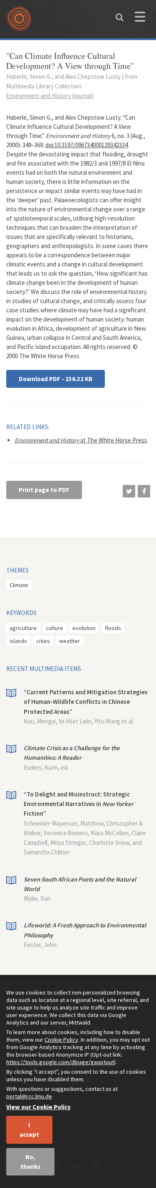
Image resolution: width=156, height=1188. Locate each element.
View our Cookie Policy (38, 1107)
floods (113, 628)
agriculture (23, 628)
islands (18, 641)
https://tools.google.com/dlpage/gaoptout (60, 1062)
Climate (19, 585)
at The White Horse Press (81, 440)
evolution (84, 628)
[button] (129, 491)
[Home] (20, 21)
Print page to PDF (44, 490)
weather (69, 641)
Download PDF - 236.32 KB (55, 379)
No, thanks (30, 1161)
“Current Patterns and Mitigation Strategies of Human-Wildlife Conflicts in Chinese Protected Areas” (86, 702)
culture (54, 628)
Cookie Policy (61, 1039)
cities (43, 641)
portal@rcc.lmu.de (29, 1096)
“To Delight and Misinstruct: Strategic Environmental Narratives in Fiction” (79, 804)
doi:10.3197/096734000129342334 (86, 145)
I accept (29, 1129)
